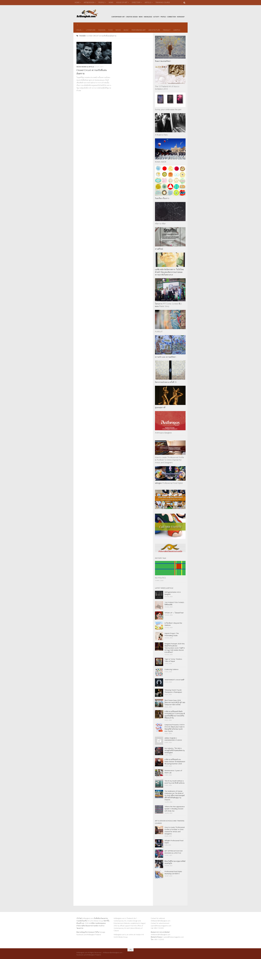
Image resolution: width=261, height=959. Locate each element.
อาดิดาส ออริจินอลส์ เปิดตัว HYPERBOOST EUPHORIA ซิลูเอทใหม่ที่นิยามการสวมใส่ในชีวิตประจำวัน (175, 714)
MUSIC (126, 30)
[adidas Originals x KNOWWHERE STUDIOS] (159, 741)
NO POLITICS (160, 578)
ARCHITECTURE (154, 30)
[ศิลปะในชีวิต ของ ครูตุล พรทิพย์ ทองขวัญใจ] (159, 864)
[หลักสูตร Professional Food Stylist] (170, 473)
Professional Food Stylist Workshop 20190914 (173, 872)
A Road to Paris (161, 135)
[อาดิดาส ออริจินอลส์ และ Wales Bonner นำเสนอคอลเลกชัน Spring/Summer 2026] (159, 762)
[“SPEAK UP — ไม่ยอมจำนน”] (159, 615)
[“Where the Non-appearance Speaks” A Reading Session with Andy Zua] (159, 809)
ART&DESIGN (89, 2)
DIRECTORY (136, 2)
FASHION (101, 30)
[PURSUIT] (170, 319)
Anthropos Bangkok (163, 432)
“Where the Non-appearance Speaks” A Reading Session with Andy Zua (175, 808)
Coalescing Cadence (171, 669)
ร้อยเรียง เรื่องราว (162, 198)
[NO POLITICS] (170, 568)
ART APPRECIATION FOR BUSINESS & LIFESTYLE (173, 852)
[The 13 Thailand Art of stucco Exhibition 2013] (170, 74)
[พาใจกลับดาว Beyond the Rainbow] (159, 626)
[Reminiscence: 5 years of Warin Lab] (159, 773)
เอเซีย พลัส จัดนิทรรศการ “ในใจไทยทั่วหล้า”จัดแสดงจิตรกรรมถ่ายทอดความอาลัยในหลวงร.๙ (169, 272)
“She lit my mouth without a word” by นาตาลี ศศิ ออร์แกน (174, 782)
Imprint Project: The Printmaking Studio (172, 634)
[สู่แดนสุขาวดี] (170, 395)
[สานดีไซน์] (170, 236)
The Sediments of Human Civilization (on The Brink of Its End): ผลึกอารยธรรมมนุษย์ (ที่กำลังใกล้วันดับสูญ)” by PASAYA (175, 795)
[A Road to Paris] (170, 122)
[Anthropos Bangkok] (170, 420)
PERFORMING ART (139, 30)
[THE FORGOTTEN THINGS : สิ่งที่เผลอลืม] (159, 605)
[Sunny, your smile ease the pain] (170, 100)
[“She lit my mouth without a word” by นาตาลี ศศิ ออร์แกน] (159, 784)
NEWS (111, 2)
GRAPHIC (176, 30)
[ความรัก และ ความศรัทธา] (170, 344)
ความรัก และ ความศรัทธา (165, 357)
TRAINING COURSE (162, 2)
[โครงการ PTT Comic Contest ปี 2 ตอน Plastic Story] (170, 289)
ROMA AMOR (160, 162)
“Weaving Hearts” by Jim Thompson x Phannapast (173, 691)
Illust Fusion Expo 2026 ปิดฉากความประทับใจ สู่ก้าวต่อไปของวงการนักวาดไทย (175, 702)
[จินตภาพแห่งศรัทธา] (170, 47)
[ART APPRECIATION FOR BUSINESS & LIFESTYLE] (159, 854)
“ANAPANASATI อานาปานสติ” (175, 680)
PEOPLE (101, 2)
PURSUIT (159, 331)
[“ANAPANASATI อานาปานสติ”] (159, 682)
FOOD (110, 30)
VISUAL (79, 30)
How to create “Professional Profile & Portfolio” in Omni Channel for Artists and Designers (169, 460)
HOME (77, 2)
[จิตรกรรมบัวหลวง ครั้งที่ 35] (170, 370)
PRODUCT (166, 30)
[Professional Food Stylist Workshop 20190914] (159, 874)
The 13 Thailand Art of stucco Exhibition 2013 (167, 87)
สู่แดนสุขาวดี (160, 407)
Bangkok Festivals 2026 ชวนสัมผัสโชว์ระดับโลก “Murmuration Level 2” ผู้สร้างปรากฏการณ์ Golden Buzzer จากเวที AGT (175, 648)
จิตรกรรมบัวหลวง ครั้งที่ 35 (166, 382)
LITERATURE (90, 30)
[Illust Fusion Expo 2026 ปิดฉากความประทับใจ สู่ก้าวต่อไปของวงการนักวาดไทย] (159, 703)
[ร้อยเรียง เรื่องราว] (170, 180)
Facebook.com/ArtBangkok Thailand (88, 934)
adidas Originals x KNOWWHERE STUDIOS (173, 739)
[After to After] (170, 211)
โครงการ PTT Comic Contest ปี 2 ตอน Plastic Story (168, 304)
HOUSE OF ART (121, 2)
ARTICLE (148, 2)
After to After (160, 223)
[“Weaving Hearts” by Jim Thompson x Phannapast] (159, 693)
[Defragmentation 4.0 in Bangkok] (159, 595)
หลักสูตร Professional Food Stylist (169, 483)
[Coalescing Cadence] (159, 672)
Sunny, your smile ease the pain (168, 109)
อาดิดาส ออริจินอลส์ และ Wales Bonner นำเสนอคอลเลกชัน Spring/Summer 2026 (175, 761)
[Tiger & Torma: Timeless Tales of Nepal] (159, 662)
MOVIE (118, 30)
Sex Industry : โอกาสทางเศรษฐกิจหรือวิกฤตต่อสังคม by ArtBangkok (175, 750)
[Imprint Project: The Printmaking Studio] (159, 636)
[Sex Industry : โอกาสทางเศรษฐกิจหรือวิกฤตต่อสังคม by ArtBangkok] (159, 751)
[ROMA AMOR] (170, 148)
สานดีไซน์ (159, 249)
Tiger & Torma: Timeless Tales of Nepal (173, 660)
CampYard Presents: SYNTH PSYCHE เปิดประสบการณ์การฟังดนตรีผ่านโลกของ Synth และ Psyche (175, 728)
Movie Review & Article (85, 67)
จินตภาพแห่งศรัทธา (163, 61)
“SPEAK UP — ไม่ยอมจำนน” (174, 613)
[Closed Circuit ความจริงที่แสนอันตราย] (94, 53)
